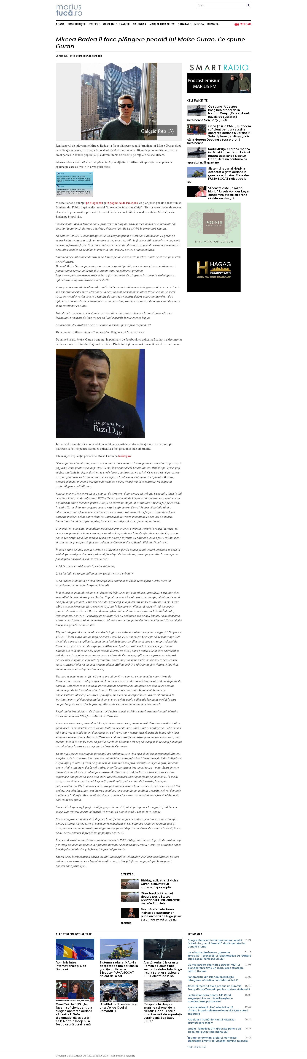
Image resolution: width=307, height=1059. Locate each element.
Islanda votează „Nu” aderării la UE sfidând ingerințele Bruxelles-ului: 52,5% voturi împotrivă (217, 1010)
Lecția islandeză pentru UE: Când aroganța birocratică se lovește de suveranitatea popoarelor (210, 998)
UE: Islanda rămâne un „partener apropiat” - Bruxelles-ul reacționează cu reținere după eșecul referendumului (219, 955)
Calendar (139, 24)
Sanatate (184, 24)
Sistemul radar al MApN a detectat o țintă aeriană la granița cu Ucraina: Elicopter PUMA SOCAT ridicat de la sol (218, 175)
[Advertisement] (85, 896)
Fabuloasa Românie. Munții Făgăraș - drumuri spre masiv (211, 1021)
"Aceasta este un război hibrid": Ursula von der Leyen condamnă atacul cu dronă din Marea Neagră (229, 193)
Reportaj (213, 24)
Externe (94, 24)
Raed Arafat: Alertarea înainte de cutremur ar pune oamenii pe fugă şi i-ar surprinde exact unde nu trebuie (151, 916)
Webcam (245, 24)
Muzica (199, 24)
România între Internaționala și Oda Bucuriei (71, 966)
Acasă (60, 24)
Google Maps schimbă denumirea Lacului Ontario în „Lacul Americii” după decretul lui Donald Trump (216, 943)
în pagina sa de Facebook (122, 203)
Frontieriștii (76, 24)
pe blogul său (94, 203)
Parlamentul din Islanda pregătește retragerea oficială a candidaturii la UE (212, 978)
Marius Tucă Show (161, 24)
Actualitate (83, 934)
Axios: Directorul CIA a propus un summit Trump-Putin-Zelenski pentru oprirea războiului (218, 987)
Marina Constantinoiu (91, 55)
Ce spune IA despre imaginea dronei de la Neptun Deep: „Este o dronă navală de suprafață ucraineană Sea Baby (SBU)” (218, 113)
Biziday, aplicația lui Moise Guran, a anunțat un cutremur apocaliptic (160, 884)
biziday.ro (124, 456)
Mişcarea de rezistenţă (88, 10)
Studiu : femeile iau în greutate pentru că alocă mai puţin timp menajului (214, 1030)
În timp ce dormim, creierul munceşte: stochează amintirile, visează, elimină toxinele (217, 1039)
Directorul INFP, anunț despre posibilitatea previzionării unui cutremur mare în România (160, 898)
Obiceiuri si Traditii (116, 24)
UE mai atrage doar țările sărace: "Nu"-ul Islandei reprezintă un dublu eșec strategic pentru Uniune (215, 968)
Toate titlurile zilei (196, 1047)
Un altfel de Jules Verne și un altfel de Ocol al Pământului (118, 1008)
